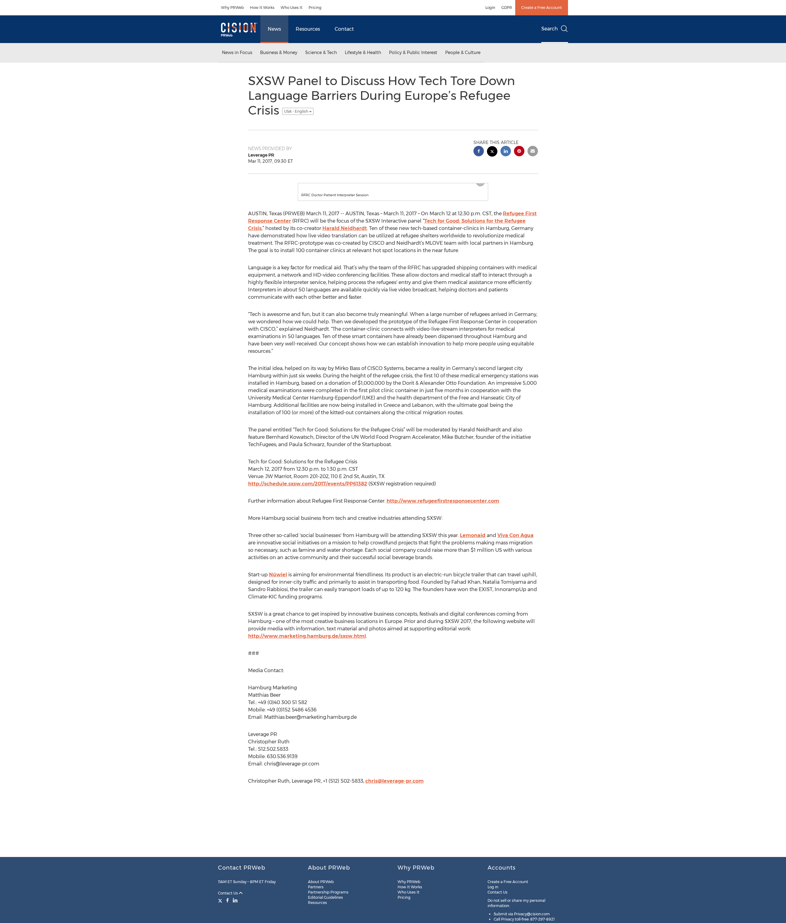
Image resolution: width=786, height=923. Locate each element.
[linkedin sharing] (505, 152)
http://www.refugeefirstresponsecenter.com (443, 507)
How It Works (262, 7)
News (274, 29)
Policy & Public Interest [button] (413, 52)
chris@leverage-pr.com (394, 787)
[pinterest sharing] (519, 152)
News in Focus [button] (237, 52)
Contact (344, 29)
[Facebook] (227, 900)
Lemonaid (472, 541)
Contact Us (228, 893)
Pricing (315, 7)
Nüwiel (278, 581)
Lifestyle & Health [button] (363, 52)
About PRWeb (321, 881)
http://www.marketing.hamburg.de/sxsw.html (307, 642)
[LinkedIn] (235, 900)
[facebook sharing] (478, 152)
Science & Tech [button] (321, 52)
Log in (493, 887)
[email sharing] (532, 152)
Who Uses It (291, 7)
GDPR (506, 7)
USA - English (296, 111)
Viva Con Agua (515, 541)
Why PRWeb (232, 7)
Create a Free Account (541, 7)
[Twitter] (221, 900)
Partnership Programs (328, 892)
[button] (393, 186)
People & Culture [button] (463, 52)
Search (549, 29)
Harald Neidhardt (344, 234)
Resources (308, 29)
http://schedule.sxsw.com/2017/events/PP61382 (307, 490)
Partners (316, 887)
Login (490, 7)
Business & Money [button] (278, 52)
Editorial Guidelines (325, 897)
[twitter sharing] (492, 152)
